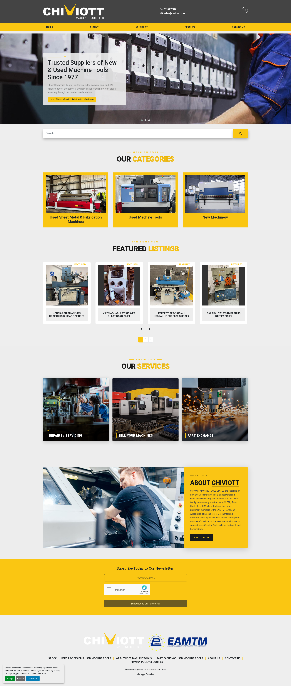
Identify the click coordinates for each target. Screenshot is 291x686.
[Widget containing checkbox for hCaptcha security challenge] (127, 589)
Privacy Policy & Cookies (146, 662)
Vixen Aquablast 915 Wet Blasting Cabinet (67, 315)
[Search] (240, 133)
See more (77, 200)
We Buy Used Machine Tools (134, 658)
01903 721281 (171, 9)
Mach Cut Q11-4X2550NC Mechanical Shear (223, 315)
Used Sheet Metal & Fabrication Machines (72, 99)
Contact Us (238, 26)
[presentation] (141, 328)
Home (49, 26)
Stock (93, 26)
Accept (10, 678)
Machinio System (134, 669)
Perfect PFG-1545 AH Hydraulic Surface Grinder (119, 315)
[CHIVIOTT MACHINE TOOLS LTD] (114, 640)
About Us (190, 26)
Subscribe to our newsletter (145, 603)
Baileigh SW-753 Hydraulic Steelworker (171, 315)
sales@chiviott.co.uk (174, 13)
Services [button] (140, 26)
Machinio (161, 669)
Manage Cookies (145, 674)
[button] (94, 27)
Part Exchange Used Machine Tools (180, 658)
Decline (20, 678)
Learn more (33, 678)
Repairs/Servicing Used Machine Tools (86, 658)
